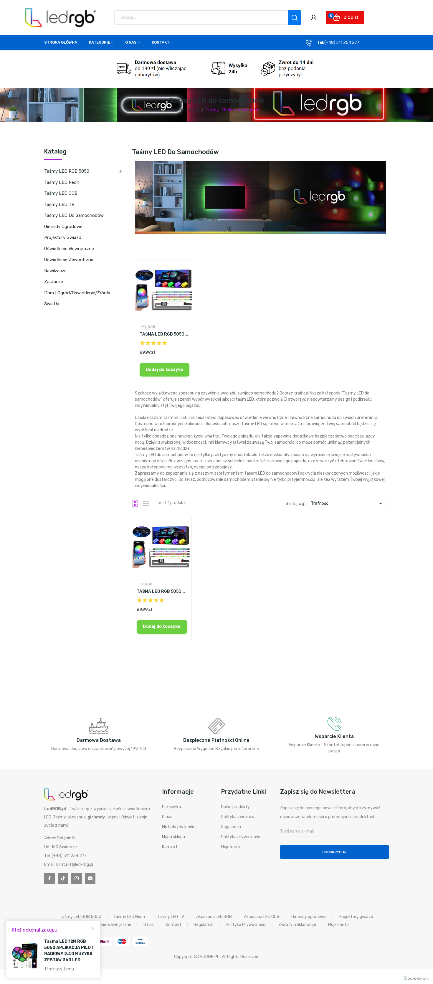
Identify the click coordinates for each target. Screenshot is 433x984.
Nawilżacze (55, 270)
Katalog (55, 151)
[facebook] (49, 878)
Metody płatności (178, 826)
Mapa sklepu (173, 836)
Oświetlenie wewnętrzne (69, 248)
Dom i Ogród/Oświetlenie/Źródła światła (77, 298)
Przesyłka (171, 806)
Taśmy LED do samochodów (74, 215)
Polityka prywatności (241, 836)
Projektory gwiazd (62, 237)
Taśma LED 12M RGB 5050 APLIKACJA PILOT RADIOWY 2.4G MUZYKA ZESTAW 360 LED (69, 950)
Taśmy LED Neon (61, 182)
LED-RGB (147, 326)
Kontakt (170, 846)
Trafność (347, 503)
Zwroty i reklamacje (297, 925)
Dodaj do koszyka (164, 369)
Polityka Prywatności (246, 925)
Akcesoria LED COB (261, 917)
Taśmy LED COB (60, 193)
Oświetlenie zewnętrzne (68, 259)
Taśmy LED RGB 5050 (66, 171)
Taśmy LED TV (59, 204)
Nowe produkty (235, 806)
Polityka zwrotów (237, 816)
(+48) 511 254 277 (341, 42)
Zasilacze (53, 281)
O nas (167, 816)
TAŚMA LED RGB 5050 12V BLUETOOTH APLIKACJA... (165, 334)
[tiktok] (63, 878)
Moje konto (231, 846)
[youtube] (90, 878)
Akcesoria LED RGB (214, 917)
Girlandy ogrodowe (63, 226)
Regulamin (231, 826)
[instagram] (76, 878)
